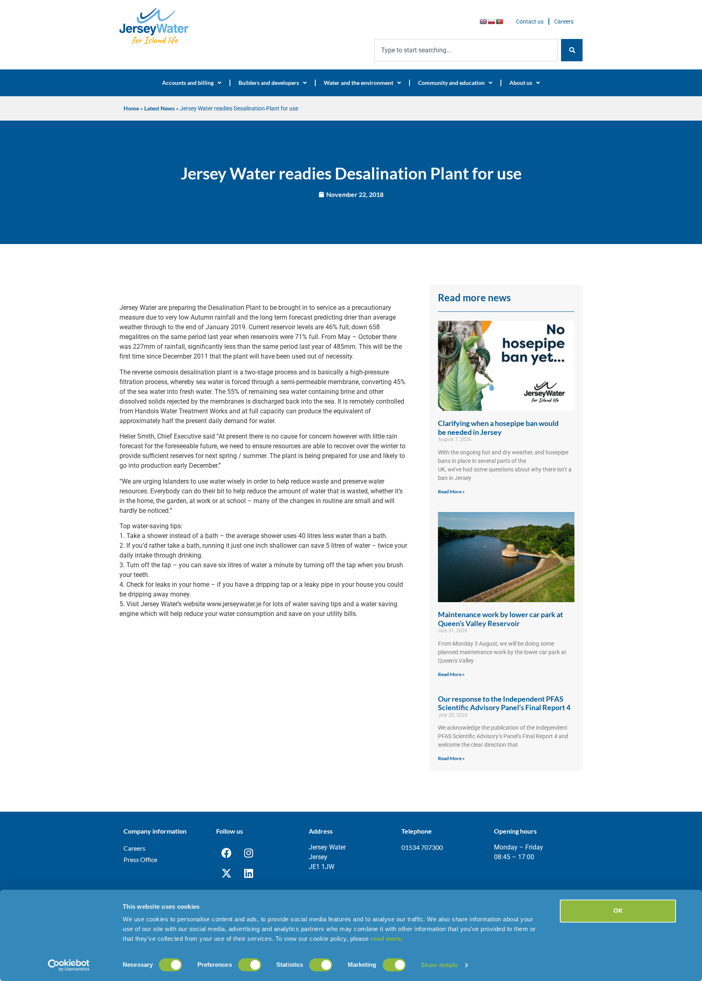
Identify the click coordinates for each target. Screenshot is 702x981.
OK (618, 910)
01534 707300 (422, 847)
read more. (386, 938)
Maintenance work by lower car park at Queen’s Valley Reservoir (500, 619)
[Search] (572, 50)
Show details (439, 965)
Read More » (451, 491)
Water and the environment (358, 82)
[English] (483, 21)
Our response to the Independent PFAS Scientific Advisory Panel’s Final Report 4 (504, 703)
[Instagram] (248, 853)
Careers (564, 21)
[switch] (249, 964)
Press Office (140, 859)
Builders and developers (268, 82)
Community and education (451, 82)
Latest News (159, 108)
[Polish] (491, 21)
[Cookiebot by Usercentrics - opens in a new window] (68, 965)
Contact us (530, 21)
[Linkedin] (248, 873)
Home (131, 108)
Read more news (474, 297)
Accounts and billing (188, 82)
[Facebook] (226, 853)
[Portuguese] (499, 21)
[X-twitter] (226, 873)
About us (520, 82)
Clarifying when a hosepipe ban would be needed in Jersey (498, 427)
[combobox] (466, 50)
